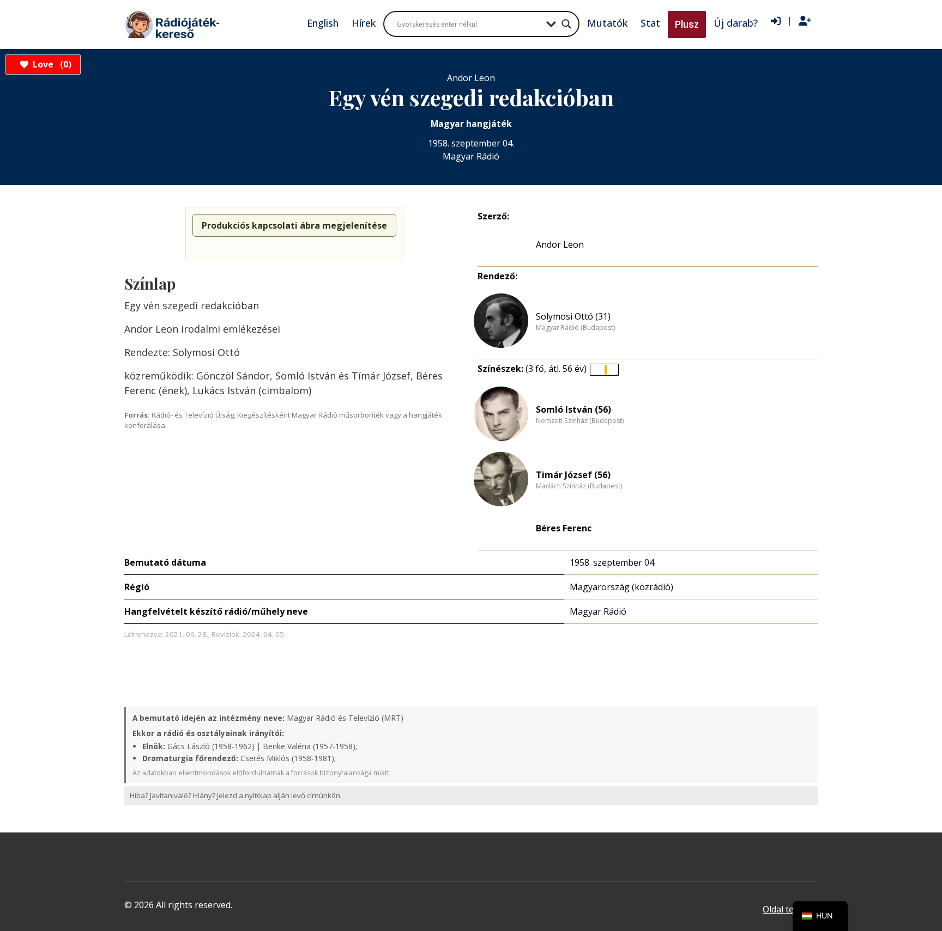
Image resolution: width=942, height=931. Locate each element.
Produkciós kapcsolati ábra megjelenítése (294, 225)
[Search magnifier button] (566, 24)
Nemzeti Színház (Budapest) (580, 421)
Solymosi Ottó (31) (573, 316)
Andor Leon (560, 244)
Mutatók (607, 22)
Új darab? (736, 22)
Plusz (687, 24)
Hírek (364, 22)
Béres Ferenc (563, 528)
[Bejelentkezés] (775, 21)
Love (50, 64)
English (323, 22)
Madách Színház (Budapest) (579, 486)
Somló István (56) (573, 409)
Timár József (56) (573, 475)
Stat (650, 22)
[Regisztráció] (805, 21)
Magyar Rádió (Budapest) (575, 328)
